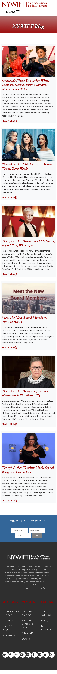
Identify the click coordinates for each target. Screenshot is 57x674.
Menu (10, 11)
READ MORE (8, 121)
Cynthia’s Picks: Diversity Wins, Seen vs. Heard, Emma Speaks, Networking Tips (25, 85)
